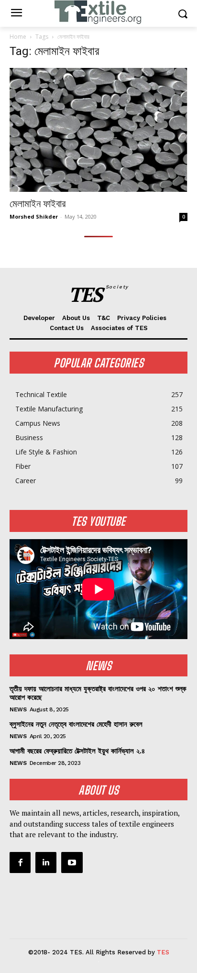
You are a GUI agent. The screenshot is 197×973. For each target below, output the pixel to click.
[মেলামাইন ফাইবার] (98, 130)
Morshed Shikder (34, 216)
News (18, 709)
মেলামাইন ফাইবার (38, 204)
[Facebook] (20, 862)
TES (163, 952)
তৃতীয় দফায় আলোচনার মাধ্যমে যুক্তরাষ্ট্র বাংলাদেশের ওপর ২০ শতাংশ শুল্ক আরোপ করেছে (98, 693)
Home (18, 37)
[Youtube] (71, 862)
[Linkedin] (45, 862)
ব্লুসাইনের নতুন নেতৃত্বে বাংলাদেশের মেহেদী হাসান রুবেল (76, 724)
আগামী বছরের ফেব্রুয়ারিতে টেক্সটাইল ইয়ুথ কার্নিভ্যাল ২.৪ (77, 751)
